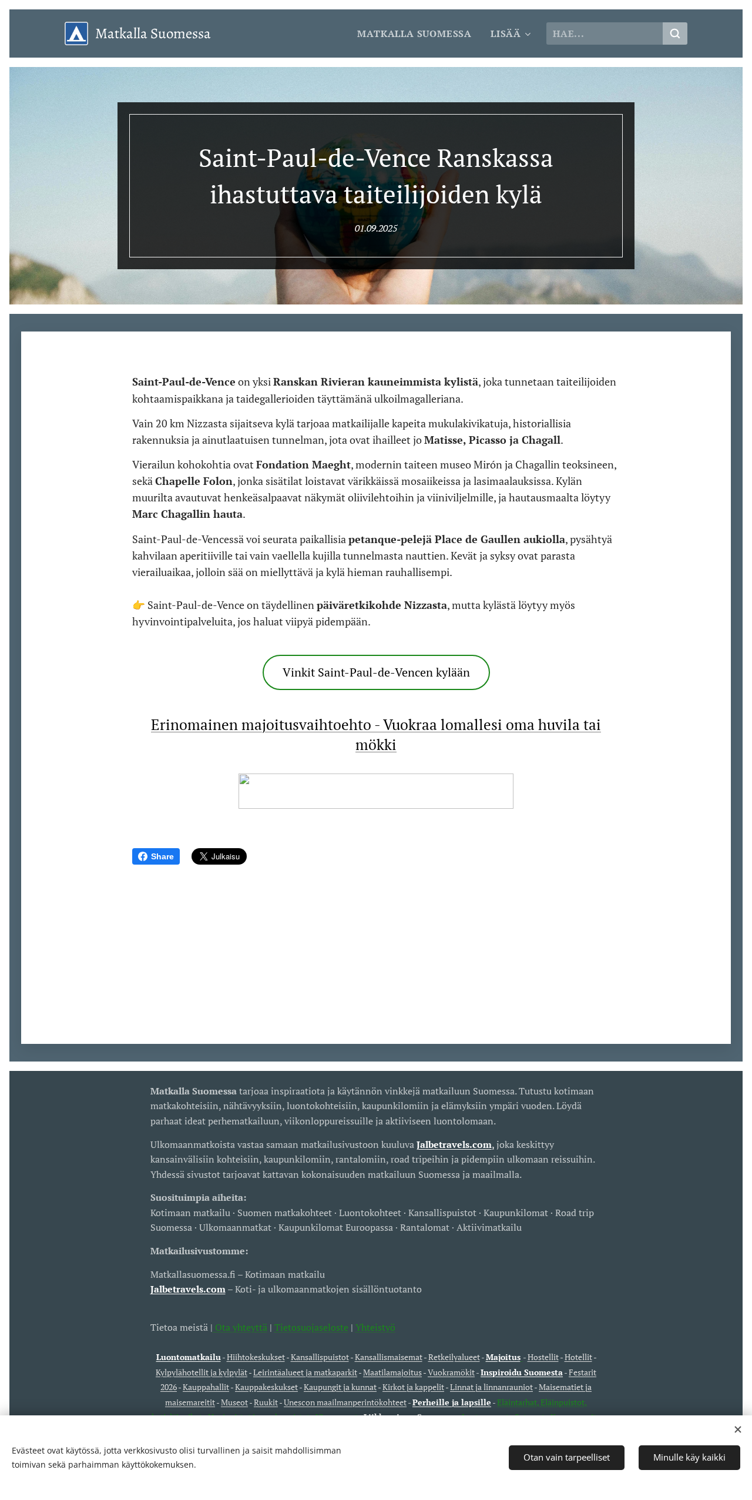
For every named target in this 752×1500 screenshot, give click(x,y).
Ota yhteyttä (240, 1327)
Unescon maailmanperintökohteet (345, 1402)
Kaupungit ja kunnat (340, 1386)
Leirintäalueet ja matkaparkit (305, 1372)
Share (162, 856)
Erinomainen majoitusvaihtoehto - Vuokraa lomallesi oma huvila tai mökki (376, 734)
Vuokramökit (451, 1372)
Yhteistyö (375, 1327)
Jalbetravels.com (188, 1289)
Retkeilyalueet (454, 1356)
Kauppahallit (206, 1386)
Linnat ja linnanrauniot (491, 1386)
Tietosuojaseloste (311, 1327)
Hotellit (578, 1356)
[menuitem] (417, 33)
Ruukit (266, 1402)
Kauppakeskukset (266, 1386)
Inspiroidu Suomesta (522, 1372)
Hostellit (543, 1356)
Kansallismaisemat (388, 1356)
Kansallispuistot (320, 1356)
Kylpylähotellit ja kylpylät (201, 1372)
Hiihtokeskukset (256, 1356)
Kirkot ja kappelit (413, 1386)
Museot (234, 1402)
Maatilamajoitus (392, 1372)
